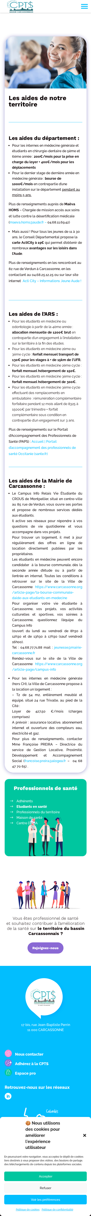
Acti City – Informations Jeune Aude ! (52, 281)
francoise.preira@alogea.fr (45, 761)
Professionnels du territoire (38, 812)
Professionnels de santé (45, 788)
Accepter (45, 1176)
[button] (85, 1135)
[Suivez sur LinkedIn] (8, 1096)
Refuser (45, 1188)
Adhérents (25, 801)
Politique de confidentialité (57, 1209)
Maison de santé (29, 818)
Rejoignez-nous (45, 948)
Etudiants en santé (32, 807)
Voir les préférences (45, 1200)
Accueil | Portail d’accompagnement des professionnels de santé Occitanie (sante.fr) (42, 448)
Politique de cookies (28, 1209)
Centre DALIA (27, 823)
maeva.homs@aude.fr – (28, 222)
